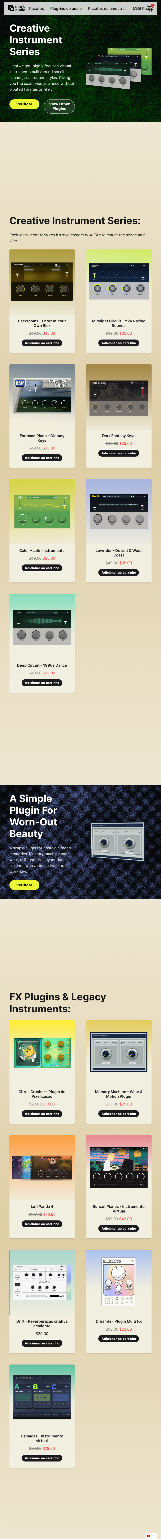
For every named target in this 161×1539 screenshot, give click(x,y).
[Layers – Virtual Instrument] (42, 1397)
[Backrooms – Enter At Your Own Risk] (42, 282)
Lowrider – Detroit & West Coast (119, 552)
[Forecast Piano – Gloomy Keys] (42, 397)
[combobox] (151, 1536)
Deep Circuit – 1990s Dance (42, 665)
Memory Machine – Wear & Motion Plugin (119, 1094)
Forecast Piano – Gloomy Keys (42, 438)
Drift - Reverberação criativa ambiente (42, 1323)
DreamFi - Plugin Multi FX (119, 1321)
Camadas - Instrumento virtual (42, 1438)
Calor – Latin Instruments (42, 550)
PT (153, 1535)
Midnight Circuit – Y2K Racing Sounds (118, 323)
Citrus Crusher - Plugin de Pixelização (41, 1094)
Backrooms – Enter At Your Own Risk (42, 323)
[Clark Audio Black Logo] (17, 8)
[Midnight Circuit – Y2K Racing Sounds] (119, 282)
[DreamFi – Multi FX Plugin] (119, 1282)
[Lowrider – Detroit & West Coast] (119, 511)
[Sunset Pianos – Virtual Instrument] (119, 1167)
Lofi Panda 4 (42, 1206)
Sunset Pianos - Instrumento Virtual (119, 1208)
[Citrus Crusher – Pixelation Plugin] (42, 1053)
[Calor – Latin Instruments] (42, 511)
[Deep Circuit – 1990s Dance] (42, 626)
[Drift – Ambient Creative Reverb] (42, 1282)
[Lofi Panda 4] (42, 1167)
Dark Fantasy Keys (118, 436)
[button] (42, 343)
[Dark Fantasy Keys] (119, 397)
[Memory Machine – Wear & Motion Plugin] (119, 1053)
